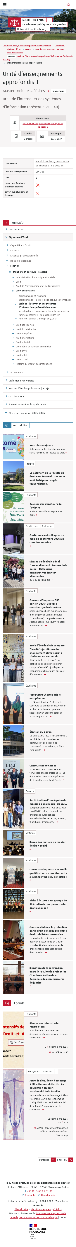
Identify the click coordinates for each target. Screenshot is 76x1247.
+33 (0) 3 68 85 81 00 (39, 1191)
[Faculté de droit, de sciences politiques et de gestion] (14, 22)
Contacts (30, 1195)
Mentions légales (41, 1209)
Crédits (57, 1209)
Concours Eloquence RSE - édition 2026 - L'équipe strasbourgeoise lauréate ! (46, 604)
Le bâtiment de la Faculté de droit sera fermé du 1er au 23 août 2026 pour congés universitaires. (47, 478)
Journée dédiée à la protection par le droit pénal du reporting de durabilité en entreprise (48, 931)
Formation (60, 45)
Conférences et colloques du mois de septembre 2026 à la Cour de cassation (47, 539)
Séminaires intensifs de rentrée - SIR (44, 1025)
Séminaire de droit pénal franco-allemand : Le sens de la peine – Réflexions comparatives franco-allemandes (49, 569)
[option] (38, 447)
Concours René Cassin (43, 765)
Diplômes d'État (14, 49)
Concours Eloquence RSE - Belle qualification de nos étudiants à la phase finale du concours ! (48, 873)
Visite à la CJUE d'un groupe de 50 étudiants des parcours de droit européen (48, 904)
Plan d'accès (48, 1195)
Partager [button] (44, 1159)
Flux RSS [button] (62, 1159)
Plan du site (21, 1209)
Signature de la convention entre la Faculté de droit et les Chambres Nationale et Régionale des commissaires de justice (48, 975)
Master (28, 49)
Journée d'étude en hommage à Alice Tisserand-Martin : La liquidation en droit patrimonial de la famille (48, 1086)
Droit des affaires (15, 52)
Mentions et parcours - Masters (49, 49)
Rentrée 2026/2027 (41, 445)
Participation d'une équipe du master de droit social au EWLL (48, 802)
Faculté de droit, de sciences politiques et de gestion (27, 45)
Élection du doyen (41, 732)
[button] (68, 4)
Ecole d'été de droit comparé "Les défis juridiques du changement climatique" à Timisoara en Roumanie (47, 651)
